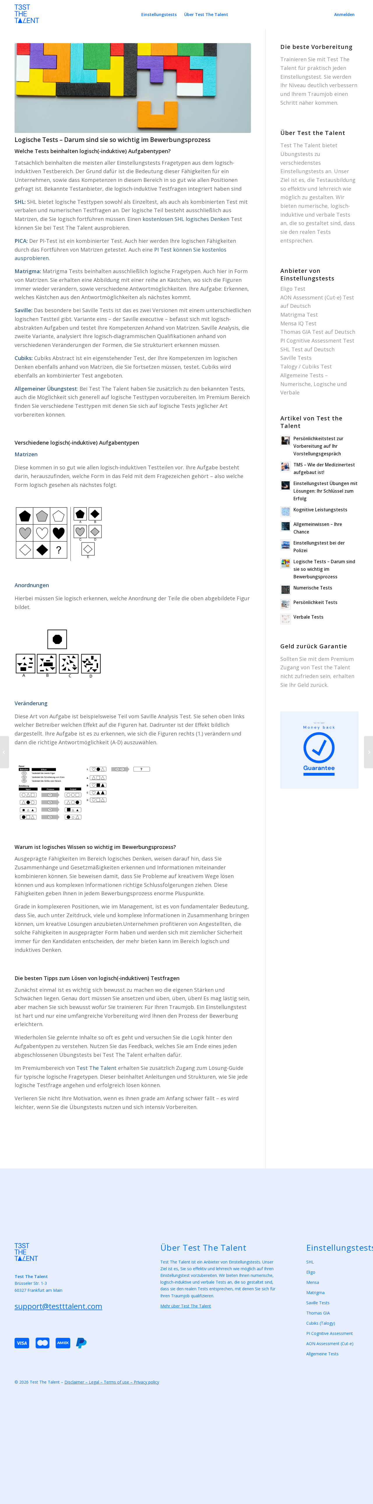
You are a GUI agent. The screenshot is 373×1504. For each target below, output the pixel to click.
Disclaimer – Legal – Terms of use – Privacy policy (111, 1382)
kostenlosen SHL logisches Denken (185, 218)
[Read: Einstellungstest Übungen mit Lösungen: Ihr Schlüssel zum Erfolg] (285, 485)
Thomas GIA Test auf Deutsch (317, 331)
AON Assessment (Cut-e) (329, 1343)
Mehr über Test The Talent (185, 1306)
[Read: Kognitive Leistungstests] (285, 511)
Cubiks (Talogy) (320, 1323)
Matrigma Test (299, 314)
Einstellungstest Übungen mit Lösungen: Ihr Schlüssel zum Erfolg (325, 490)
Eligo (310, 1272)
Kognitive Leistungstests (320, 510)
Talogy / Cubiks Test (306, 366)
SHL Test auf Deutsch (307, 349)
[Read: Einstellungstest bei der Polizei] (285, 545)
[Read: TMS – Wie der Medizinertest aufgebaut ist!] (285, 466)
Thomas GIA (318, 1313)
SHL (310, 1262)
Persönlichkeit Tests (315, 602)
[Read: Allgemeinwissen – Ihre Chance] (285, 526)
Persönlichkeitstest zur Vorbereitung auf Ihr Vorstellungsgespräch (318, 446)
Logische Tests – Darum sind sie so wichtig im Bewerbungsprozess (324, 569)
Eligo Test (292, 288)
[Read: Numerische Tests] (285, 590)
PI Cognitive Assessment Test (317, 340)
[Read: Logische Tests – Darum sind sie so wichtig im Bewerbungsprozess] (285, 563)
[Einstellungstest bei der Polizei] (368, 752)
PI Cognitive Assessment (329, 1333)
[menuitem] (159, 14)
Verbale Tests (308, 617)
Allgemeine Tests (322, 1353)
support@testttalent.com (58, 1306)
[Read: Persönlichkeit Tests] (285, 604)
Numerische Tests (312, 588)
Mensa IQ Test (298, 323)
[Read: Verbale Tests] (285, 619)
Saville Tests (296, 357)
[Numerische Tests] (4, 752)
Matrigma (315, 1292)
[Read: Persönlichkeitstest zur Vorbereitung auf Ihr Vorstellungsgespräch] (285, 440)
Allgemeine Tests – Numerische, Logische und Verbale (313, 384)
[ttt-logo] (27, 16)
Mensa (312, 1282)
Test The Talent (96, 1067)
